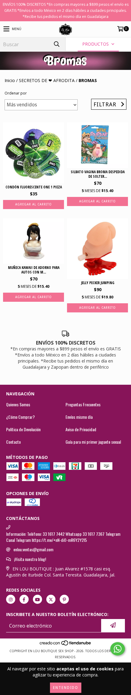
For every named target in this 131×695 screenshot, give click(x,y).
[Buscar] (56, 44)
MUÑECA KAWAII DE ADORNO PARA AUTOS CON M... (33, 269)
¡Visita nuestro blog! (30, 559)
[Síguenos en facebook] (24, 599)
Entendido (65, 688)
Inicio (10, 80)
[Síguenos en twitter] (50, 599)
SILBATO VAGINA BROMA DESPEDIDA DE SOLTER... (98, 174)
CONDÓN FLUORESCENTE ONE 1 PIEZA (33, 187)
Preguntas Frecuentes (83, 404)
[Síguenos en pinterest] (64, 599)
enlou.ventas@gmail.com (33, 549)
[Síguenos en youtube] (37, 599)
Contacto (13, 442)
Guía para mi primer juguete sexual (93, 442)
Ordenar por (16, 93)
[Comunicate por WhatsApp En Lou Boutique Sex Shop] (117, 648)
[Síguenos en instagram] (10, 599)
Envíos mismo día (79, 417)
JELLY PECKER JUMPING (97, 282)
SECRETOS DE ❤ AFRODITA (47, 80)
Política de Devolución (23, 429)
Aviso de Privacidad (81, 429)
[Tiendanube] (65, 645)
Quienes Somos (18, 404)
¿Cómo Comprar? (20, 417)
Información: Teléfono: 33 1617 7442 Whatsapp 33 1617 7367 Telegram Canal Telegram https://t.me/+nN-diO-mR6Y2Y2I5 (63, 537)
